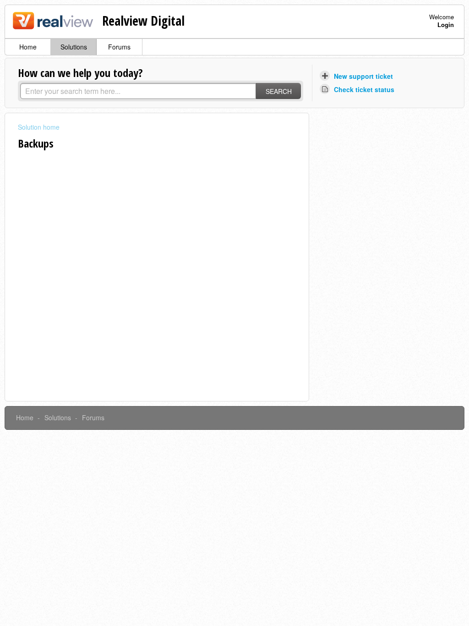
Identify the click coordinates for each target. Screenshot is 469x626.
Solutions (73, 46)
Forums (119, 46)
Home (28, 46)
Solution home (39, 127)
